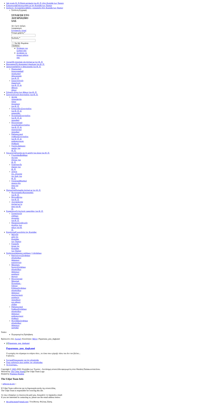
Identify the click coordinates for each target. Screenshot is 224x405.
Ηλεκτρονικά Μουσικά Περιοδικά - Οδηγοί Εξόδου (18, 292)
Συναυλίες (16, 217)
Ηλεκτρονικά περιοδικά (20, 127)
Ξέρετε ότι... (16, 175)
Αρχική (24, 62)
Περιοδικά (20, 117)
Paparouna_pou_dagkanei (20, 348)
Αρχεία (17, 205)
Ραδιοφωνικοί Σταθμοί (19, 313)
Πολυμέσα (23, 190)
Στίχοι (21, 92)
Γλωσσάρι (19, 158)
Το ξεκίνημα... (12, 365)
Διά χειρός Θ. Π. (35, 3)
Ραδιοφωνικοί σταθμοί (20, 139)
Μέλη (16, 238)
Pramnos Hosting (17, 374)
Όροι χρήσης (24, 362)
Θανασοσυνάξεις (19, 226)
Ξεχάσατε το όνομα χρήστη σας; (22, 55)
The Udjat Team (17, 371)
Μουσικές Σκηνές (18, 271)
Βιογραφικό (25, 64)
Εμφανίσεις (24, 211)
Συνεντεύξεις (22, 95)
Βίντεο (16, 198)
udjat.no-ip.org (9, 384)
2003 (14, 369)
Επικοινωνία (29, 5)
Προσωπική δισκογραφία (17, 73)
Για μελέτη (28, 153)
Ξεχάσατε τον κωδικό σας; (22, 49)
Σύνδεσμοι (23, 253)
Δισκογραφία (23, 67)
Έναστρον (16, 166)
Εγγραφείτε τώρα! (18, 30)
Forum (16, 247)
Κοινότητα (21, 232)
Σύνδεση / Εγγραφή (34, 8)
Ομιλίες (18, 148)
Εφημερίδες (21, 110)
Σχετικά (22, 360)
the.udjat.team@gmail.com (17, 402)
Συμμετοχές (17, 85)
